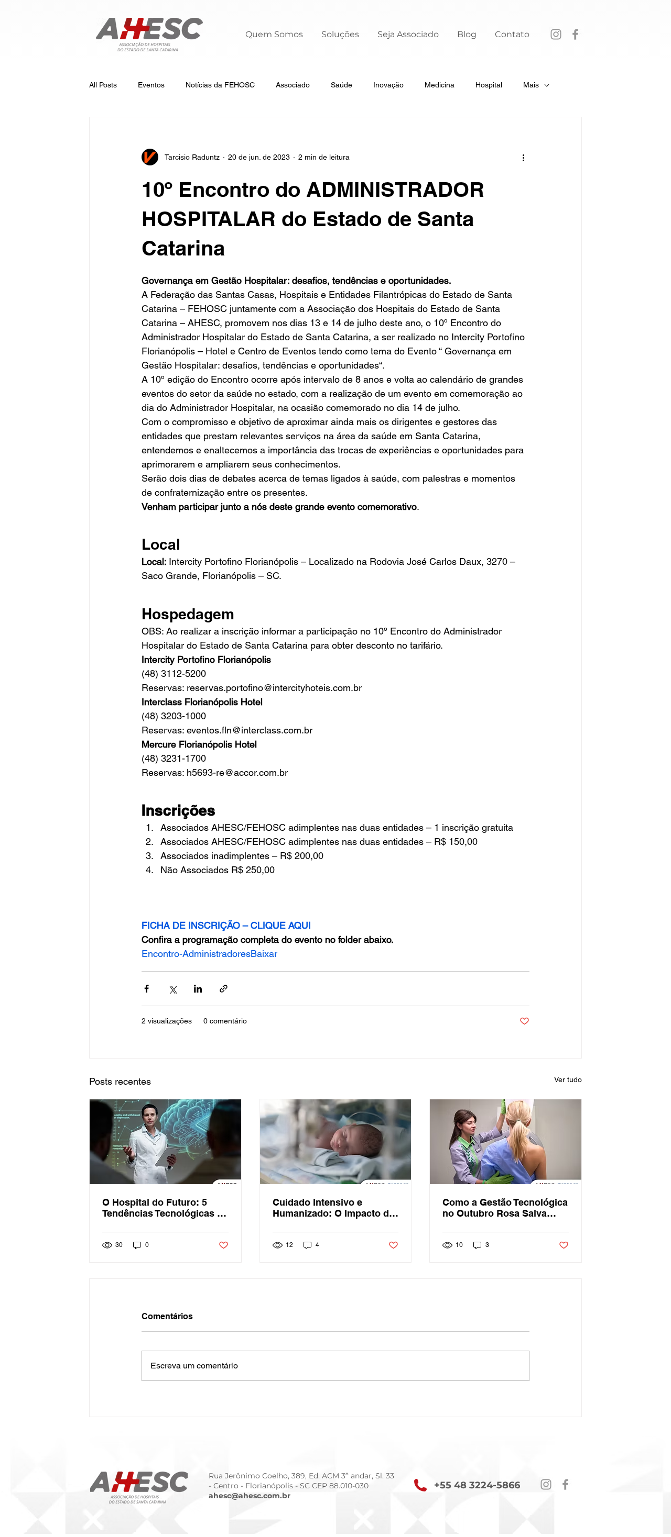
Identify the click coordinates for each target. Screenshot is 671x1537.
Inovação (388, 85)
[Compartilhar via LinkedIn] (198, 989)
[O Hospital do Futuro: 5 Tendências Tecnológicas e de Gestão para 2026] (165, 1141)
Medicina (439, 85)
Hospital (488, 85)
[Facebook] (575, 34)
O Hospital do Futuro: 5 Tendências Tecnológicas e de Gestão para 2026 (162, 1208)
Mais (531, 85)
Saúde (341, 85)
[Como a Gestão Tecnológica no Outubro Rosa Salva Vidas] (505, 1141)
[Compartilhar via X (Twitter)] (172, 989)
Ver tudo (568, 1079)
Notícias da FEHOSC (220, 85)
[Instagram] (556, 34)
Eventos (151, 85)
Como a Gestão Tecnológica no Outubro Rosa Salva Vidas (505, 1208)
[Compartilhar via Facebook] (146, 989)
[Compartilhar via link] (224, 989)
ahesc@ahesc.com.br (249, 1495)
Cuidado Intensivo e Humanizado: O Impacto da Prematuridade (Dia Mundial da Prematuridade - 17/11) (335, 1208)
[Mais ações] (523, 157)
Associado (293, 85)
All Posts (103, 85)
